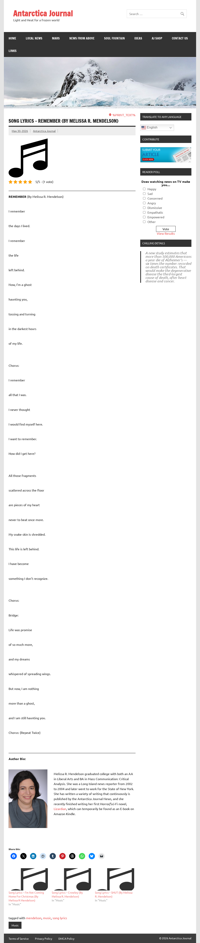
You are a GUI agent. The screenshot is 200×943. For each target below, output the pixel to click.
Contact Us (180, 38)
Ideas (138, 38)
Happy (151, 189)
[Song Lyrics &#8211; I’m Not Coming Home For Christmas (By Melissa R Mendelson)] (28, 879)
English (151, 127)
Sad (150, 193)
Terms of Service (19, 938)
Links (13, 51)
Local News (34, 38)
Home (12, 38)
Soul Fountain (114, 38)
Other (151, 222)
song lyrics (60, 918)
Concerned (154, 198)
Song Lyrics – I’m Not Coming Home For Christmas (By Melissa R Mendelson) (26, 896)
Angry (151, 203)
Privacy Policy (43, 938)
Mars (56, 38)
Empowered (155, 217)
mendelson (33, 918)
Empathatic (155, 212)
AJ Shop (157, 38)
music (47, 918)
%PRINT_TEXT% (124, 115)
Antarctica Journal (43, 13)
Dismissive (154, 208)
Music (15, 925)
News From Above (82, 38)
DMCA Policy (66, 938)
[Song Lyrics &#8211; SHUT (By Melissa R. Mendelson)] (114, 879)
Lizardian (60, 809)
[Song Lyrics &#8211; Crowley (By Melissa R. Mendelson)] (71, 879)
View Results (166, 233)
